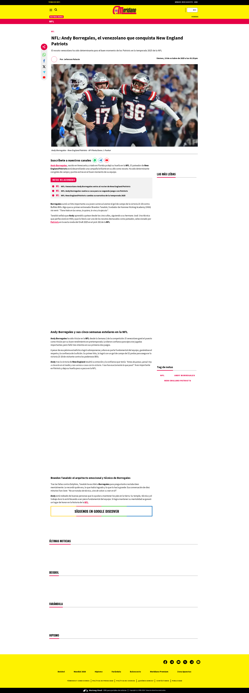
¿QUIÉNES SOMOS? (146, 681)
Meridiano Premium (159, 671)
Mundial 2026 (80, 671)
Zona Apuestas (184, 671)
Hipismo (99, 671)
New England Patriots (177, 380)
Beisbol (61, 671)
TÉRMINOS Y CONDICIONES (78, 681)
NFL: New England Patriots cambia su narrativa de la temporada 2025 (93, 195)
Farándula (116, 671)
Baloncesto (135, 671)
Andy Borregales (184, 375)
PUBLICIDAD (177, 681)
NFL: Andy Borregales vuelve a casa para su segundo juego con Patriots (94, 191)
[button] (44, 54)
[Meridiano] (124, 10)
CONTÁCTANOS (162, 681)
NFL (52, 31)
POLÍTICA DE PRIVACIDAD (102, 681)
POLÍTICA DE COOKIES (125, 681)
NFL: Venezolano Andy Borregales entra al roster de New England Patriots (95, 186)
